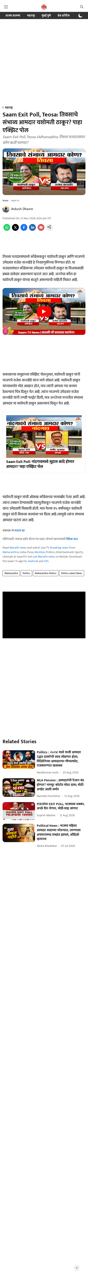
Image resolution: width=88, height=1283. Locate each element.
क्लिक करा (72, 539)
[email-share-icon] (41, 230)
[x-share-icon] (15, 230)
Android (33, 561)
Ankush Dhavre (22, 209)
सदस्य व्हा (19, 530)
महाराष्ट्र (31, 15)
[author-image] (6, 209)
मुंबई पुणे (46, 15)
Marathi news (18, 547)
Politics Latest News (71, 573)
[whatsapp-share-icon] (6, 230)
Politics (26, 573)
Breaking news (59, 547)
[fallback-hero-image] (19, 759)
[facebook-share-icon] (24, 230)
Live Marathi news (44, 556)
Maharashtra (11, 552)
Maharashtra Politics (45, 573)
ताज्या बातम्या (13, 15)
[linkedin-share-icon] (32, 230)
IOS (46, 561)
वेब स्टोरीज (64, 15)
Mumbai (39, 552)
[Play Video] (44, 311)
